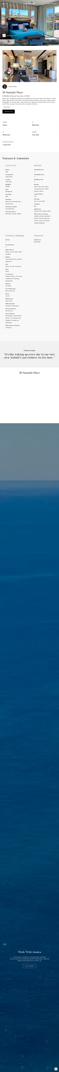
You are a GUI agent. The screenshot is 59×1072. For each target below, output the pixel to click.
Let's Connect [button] (29, 966)
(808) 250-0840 (52, 3)
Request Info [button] (8, 111)
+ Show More (6, 107)
